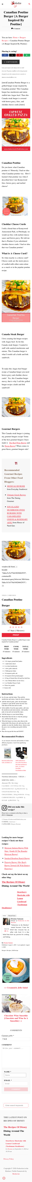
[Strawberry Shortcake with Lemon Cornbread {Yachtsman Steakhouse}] (8, 892)
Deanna (10, 1149)
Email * (8, 1080)
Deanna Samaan (17, 918)
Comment (7, 1044)
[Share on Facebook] (5, 55)
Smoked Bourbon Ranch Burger (17, 858)
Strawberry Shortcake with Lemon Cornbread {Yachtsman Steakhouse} (16, 1143)
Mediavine (16, 1174)
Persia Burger (10, 446)
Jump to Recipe (11, 62)
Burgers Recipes (6, 950)
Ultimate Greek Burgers (16, 494)
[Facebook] (5, 931)
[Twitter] (8, 931)
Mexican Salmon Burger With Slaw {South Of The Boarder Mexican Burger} (16, 851)
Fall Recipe (15, 950)
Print (16, 635)
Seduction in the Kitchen (20, 921)
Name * (7, 1071)
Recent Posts (11, 915)
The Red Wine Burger (17, 442)
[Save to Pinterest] (19, 55)
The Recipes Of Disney (13, 882)
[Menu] (2, 4)
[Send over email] (27, 55)
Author (4, 915)
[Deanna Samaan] (6, 926)
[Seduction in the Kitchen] (16, 4)
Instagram (10, 815)
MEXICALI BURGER (16, 486)
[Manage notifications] (3, 1178)
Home (15, 37)
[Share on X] (12, 55)
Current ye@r (8, 1035)
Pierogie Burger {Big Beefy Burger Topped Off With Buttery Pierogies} (17, 865)
